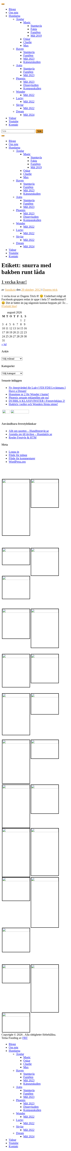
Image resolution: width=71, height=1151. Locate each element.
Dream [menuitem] (20, 1133)
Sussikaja (10, 289)
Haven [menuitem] (20, 1070)
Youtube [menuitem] (13, 1143)
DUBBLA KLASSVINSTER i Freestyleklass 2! (37, 400)
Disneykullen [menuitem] (31, 1106)
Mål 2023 (28, 58)
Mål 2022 (28, 95)
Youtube (13, 121)
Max (26, 45)
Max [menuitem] (26, 1067)
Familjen (36, 32)
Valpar (12, 118)
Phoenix (20, 78)
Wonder (20, 91)
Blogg (12, 9)
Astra (19, 65)
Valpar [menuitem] (12, 1139)
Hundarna (14, 15)
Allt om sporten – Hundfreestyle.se (29, 430)
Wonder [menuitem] (20, 1113)
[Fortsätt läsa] (9, 306)
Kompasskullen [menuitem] (32, 1110)
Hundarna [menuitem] (14, 1050)
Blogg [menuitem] (12, 1044)
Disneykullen (31, 85)
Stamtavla (36, 25)
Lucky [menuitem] (19, 1120)
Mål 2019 (36, 35)
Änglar (20, 19)
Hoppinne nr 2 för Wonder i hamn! (29, 394)
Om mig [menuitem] (13, 1047)
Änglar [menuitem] (20, 1054)
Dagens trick (50, 289)
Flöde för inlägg (18, 455)
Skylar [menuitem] (19, 1126)
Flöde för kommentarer (22, 458)
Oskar (26, 38)
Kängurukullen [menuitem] (32, 1083)
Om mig (13, 12)
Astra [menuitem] (19, 1087)
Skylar (19, 104)
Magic (27, 22)
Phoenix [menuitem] (20, 1100)
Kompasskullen (32, 88)
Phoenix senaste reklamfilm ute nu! (29, 397)
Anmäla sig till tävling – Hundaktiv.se (30, 434)
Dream (20, 111)
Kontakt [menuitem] (13, 1146)
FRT (25, 1037)
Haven (20, 48)
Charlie (27, 42)
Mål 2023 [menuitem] (28, 1080)
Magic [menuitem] (27, 1057)
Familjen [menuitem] (28, 1077)
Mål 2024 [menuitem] (28, 1136)
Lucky (19, 98)
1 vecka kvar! (14, 282)
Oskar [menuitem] (26, 1060)
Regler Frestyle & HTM (22, 437)
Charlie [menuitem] (27, 1063)
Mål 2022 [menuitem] (28, 1116)
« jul (4, 344)
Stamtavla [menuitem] (29, 1073)
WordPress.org (17, 461)
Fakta (34, 29)
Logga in (14, 451)
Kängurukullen (32, 62)
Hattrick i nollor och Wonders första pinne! (33, 404)
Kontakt (13, 124)
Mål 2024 (28, 114)
